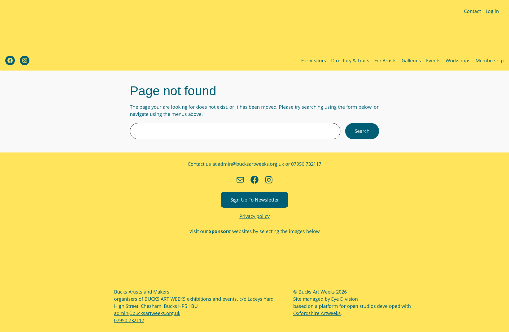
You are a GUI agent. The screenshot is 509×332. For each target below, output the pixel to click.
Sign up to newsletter (254, 199)
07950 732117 (129, 320)
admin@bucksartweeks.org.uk (251, 164)
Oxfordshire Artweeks (317, 313)
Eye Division (344, 299)
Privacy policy (254, 216)
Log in (492, 11)
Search (362, 131)
